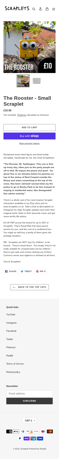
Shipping (21, 115)
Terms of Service (15, 363)
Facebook (11, 331)
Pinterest (10, 347)
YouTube (10, 314)
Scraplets (24, 449)
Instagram (11, 322)
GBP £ (28, 420)
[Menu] (53, 8)
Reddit (9, 355)
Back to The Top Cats (31, 287)
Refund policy (13, 372)
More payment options (29, 143)
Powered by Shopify (37, 449)
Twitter (9, 339)
